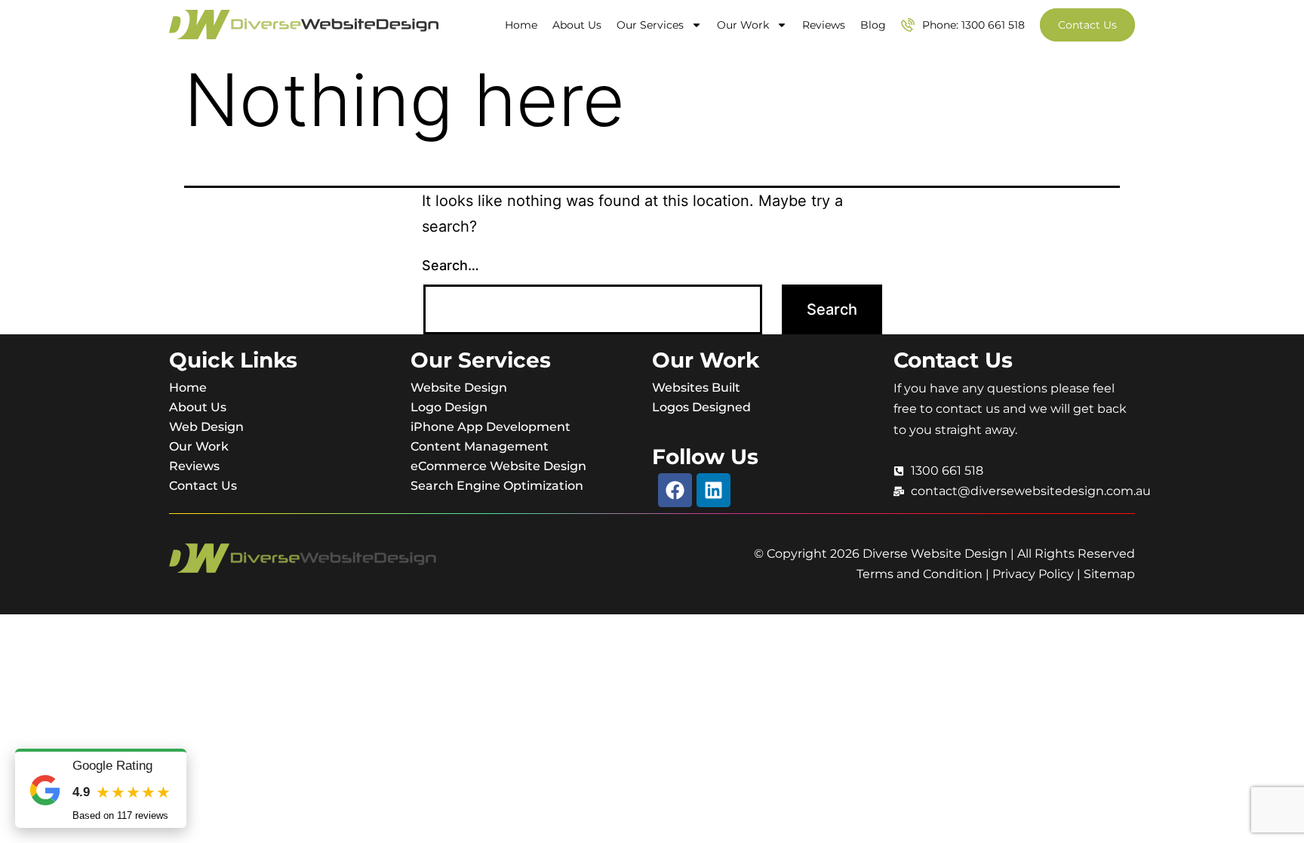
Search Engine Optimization (497, 485)
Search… (450, 265)
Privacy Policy (1033, 574)
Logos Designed (701, 407)
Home (521, 25)
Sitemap (1109, 574)
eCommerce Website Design (498, 466)
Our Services (650, 25)
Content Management (480, 446)
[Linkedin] (713, 490)
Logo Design (449, 407)
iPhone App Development (490, 427)
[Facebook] (675, 490)
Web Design (206, 427)
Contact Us (203, 485)
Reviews (823, 25)
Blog (873, 25)
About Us (576, 25)
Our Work (743, 25)
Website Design (459, 387)
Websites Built (696, 387)
